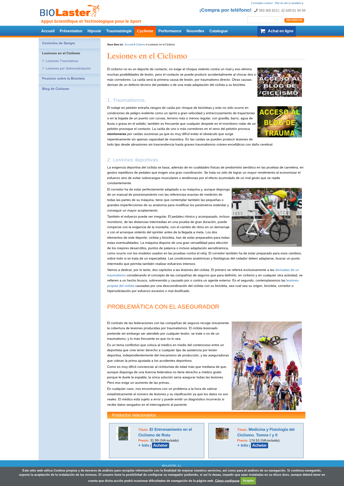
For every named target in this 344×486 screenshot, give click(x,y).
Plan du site (281, 3)
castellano (296, 3)
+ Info (143, 445)
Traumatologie (119, 31)
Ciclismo (140, 44)
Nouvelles (195, 31)
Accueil (48, 31)
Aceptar (248, 480)
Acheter (160, 445)
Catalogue (218, 31)
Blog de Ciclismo (55, 89)
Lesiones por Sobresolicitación (68, 68)
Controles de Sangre (58, 43)
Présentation (71, 31)
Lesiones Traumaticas (62, 61)
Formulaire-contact (262, 3)
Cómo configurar (227, 480)
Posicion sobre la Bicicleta (63, 78)
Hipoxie (94, 31)
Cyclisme (145, 31)
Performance (169, 31)
